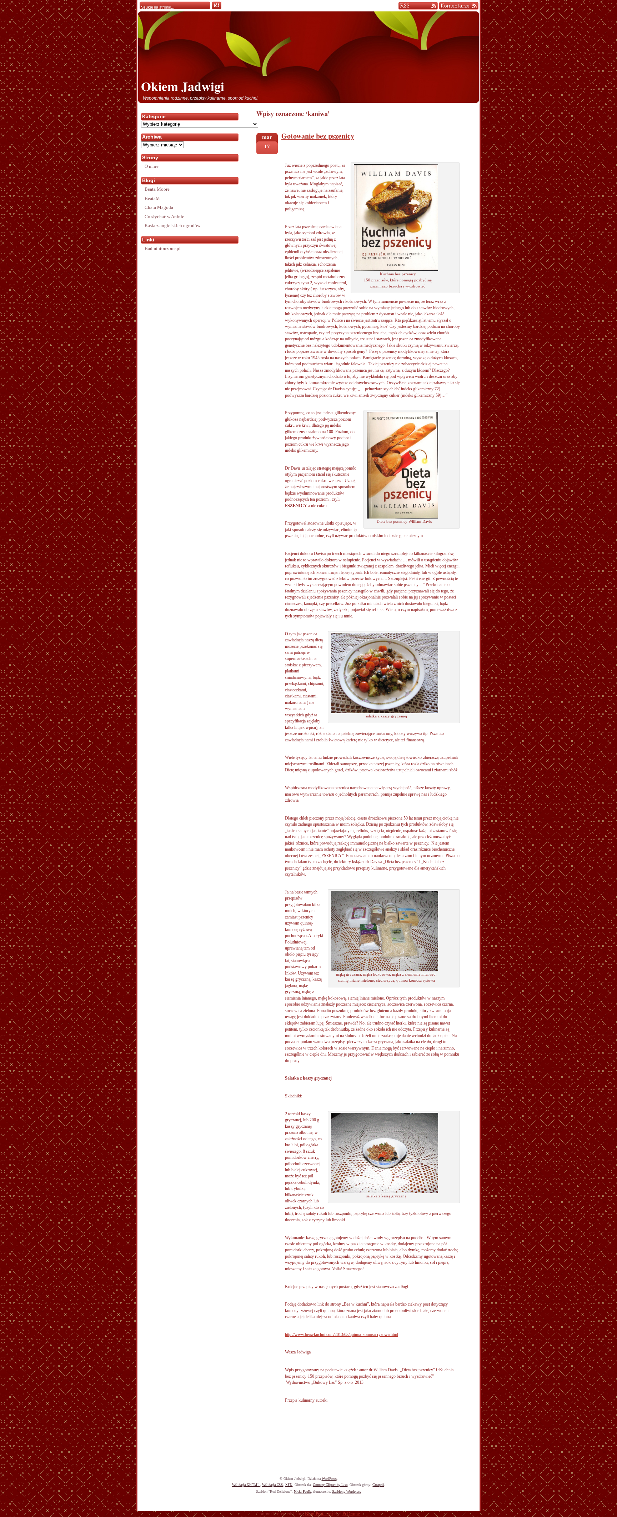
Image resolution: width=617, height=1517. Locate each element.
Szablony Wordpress (346, 1491)
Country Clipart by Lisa (330, 1485)
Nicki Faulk (302, 1491)
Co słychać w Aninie (164, 216)
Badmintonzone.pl (163, 248)
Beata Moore (157, 189)
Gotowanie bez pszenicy (317, 136)
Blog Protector (319, 1513)
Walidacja (246, 1485)
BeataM (152, 198)
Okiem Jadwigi (182, 86)
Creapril (378, 1485)
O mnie (152, 166)
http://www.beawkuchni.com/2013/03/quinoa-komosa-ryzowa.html (341, 1334)
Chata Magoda (159, 207)
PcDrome (351, 1513)
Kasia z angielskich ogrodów (172, 225)
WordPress (329, 1479)
